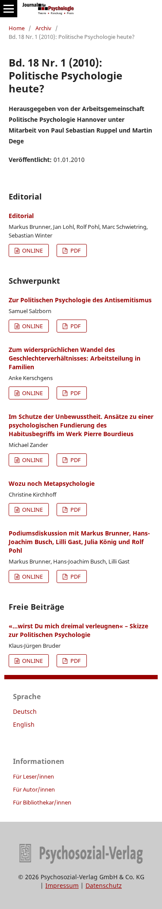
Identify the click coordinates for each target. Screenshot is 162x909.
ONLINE (32, 250)
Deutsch (25, 711)
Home (17, 28)
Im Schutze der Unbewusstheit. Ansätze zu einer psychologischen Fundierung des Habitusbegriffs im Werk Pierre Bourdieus (81, 425)
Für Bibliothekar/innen (42, 802)
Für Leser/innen (33, 776)
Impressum (62, 885)
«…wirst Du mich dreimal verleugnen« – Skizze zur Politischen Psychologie (78, 630)
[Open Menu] (8, 8)
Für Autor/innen (34, 789)
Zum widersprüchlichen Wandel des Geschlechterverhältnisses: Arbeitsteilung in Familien (74, 358)
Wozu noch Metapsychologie (52, 483)
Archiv (43, 28)
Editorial (21, 216)
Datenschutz (104, 885)
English (24, 724)
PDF (75, 250)
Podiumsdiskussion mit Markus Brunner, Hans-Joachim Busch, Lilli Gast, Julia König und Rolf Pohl (79, 541)
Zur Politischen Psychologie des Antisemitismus (80, 300)
